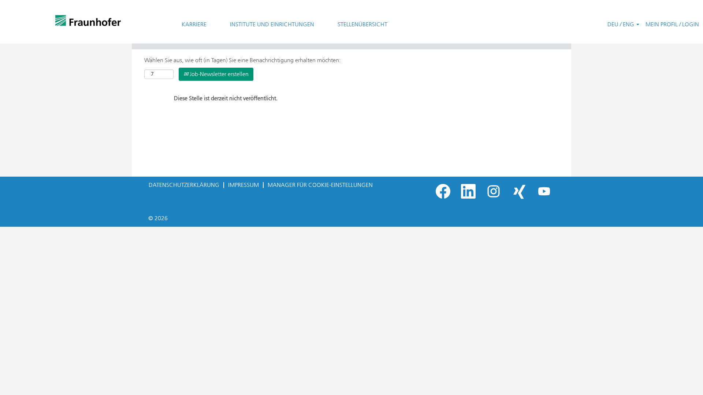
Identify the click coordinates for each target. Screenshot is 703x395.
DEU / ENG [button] (621, 24)
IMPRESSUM (243, 184)
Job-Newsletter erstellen (218, 74)
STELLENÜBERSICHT (362, 24)
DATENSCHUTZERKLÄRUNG (184, 184)
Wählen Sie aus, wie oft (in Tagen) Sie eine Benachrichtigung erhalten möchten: (242, 60)
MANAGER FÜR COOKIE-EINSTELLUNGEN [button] (320, 184)
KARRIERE (194, 24)
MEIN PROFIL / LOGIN (672, 24)
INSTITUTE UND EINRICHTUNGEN (272, 24)
